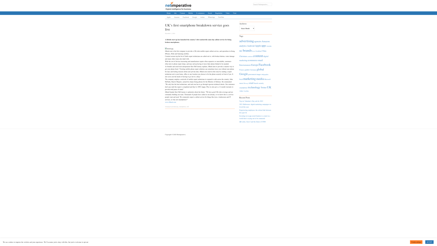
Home (169, 13)
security (261, 83)
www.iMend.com (170, 102)
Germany (253, 70)
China (264, 51)
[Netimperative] (178, 5)
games (247, 69)
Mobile (190, 13)
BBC (240, 51)
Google (194, 17)
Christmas (243, 56)
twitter (202, 17)
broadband (259, 51)
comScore (250, 56)
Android (251, 45)
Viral (234, 13)
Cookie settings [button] (416, 242)
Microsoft (267, 79)
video (241, 91)
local (241, 79)
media (260, 79)
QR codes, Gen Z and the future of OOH (252, 122)
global (260, 69)
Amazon (176, 17)
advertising (246, 41)
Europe (254, 64)
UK (188, 107)
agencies (257, 41)
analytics (243, 45)
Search (256, 83)
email (260, 60)
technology (254, 87)
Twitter (264, 87)
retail (251, 83)
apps (263, 45)
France (241, 70)
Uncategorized (169, 107)
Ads (175, 13)
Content (182, 13)
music (241, 83)
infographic (264, 74)
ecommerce (252, 60)
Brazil (253, 51)
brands (247, 50)
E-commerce (200, 13)
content (258, 55)
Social (210, 13)
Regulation (218, 13)
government (252, 74)
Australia (269, 46)
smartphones (182, 107)
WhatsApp (211, 17)
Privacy (246, 83)
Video (228, 13)
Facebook (186, 17)
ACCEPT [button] (429, 242)
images (258, 74)
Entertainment (245, 65)
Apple (169, 17)
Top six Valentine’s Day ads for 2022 (251, 101)
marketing (249, 79)
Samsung (175, 107)
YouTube (221, 17)
